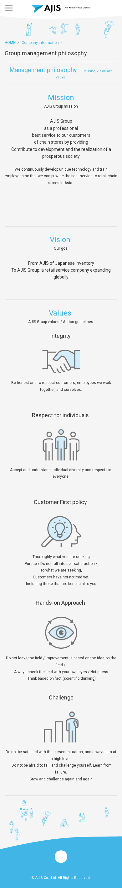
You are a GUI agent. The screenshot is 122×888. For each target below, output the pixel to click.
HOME (10, 42)
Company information (40, 42)
